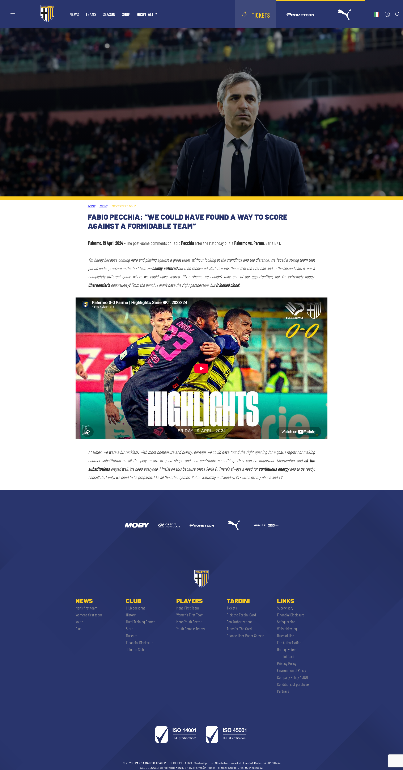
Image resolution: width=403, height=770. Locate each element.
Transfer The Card (239, 628)
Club (78, 628)
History (131, 614)
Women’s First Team (190, 614)
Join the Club (135, 649)
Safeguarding (286, 621)
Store (129, 628)
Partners (283, 691)
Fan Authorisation (289, 642)
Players (189, 600)
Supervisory (285, 607)
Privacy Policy (286, 663)
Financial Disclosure (139, 642)
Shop (126, 14)
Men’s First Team (187, 607)
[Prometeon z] (201, 525)
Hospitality (147, 14)
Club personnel (136, 607)
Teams (90, 14)
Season (109, 14)
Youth (79, 621)
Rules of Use (285, 635)
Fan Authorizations (239, 621)
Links (285, 600)
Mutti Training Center (140, 621)
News (74, 14)
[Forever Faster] (233, 525)
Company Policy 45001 (292, 677)
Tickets (232, 607)
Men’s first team (86, 607)
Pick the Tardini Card (241, 614)
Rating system (287, 649)
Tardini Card (285, 656)
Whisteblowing (287, 628)
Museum (131, 635)
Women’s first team (89, 614)
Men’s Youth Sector (189, 621)
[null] (136, 525)
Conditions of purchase (293, 684)
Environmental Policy (291, 670)
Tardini (238, 600)
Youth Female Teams (190, 628)
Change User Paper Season (245, 635)
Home (91, 206)
